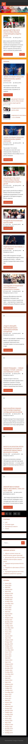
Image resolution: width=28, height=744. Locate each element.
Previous (20, 54)
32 (15, 513)
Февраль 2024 (9, 640)
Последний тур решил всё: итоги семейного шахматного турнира (13, 288)
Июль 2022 (8, 676)
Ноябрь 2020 (8, 712)
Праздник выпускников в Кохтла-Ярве (12, 222)
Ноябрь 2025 (8, 599)
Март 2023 (8, 662)
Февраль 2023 (9, 664)
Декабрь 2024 (9, 622)
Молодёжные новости (8, 144)
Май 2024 (7, 634)
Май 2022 (7, 678)
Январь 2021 (8, 708)
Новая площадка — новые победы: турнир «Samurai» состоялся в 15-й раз (13, 370)
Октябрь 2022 (9, 672)
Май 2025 (7, 611)
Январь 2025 (8, 619)
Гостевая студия (9, 524)
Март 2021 (8, 704)
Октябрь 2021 (9, 690)
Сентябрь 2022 (9, 674)
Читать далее (7, 54)
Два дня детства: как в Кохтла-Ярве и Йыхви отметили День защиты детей (12, 33)
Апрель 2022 (8, 680)
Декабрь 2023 (9, 644)
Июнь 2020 (8, 718)
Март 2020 (8, 722)
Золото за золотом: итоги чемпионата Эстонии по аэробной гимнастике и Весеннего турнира (13, 449)
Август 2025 (8, 605)
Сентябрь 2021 (9, 692)
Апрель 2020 (8, 720)
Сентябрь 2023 (9, 650)
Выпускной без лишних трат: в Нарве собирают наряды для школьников (12, 410)
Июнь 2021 (8, 698)
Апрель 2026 (8, 589)
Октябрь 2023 (9, 648)
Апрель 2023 (8, 660)
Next (23, 54)
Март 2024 (8, 638)
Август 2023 (8, 652)
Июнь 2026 (8, 585)
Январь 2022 (8, 686)
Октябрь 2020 (9, 714)
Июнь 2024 (8, 632)
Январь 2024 (8, 642)
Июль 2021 (8, 696)
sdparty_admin (17, 37)
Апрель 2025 (8, 613)
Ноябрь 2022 (8, 670)
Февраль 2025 (9, 617)
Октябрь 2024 (9, 626)
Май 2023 (7, 658)
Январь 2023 (8, 666)
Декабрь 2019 (9, 728)
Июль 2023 (8, 654)
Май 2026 (7, 587)
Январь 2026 (8, 595)
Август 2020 (8, 716)
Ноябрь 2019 (8, 730)
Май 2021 (7, 700)
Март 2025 (8, 615)
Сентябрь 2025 (9, 603)
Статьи (15, 293)
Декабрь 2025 (9, 597)
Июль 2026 (8, 583)
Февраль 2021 (9, 706)
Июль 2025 (8, 607)
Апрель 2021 (8, 702)
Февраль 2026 (9, 593)
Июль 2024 (8, 630)
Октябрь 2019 (9, 732)
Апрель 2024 (8, 636)
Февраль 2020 (9, 724)
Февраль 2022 (9, 684)
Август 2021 (8, 694)
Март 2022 (8, 682)
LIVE (6, 522)
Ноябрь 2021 (8, 688)
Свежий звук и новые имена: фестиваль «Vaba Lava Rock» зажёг (13, 489)
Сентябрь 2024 (9, 628)
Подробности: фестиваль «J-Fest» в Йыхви (14, 248)
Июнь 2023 (8, 656)
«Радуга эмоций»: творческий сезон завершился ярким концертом (10, 329)
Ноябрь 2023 (8, 646)
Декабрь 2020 (9, 710)
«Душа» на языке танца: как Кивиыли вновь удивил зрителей (13, 79)
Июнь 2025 (8, 609)
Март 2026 (8, 591)
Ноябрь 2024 (8, 623)
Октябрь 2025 (9, 601)
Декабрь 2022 (9, 668)
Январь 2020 (8, 726)
